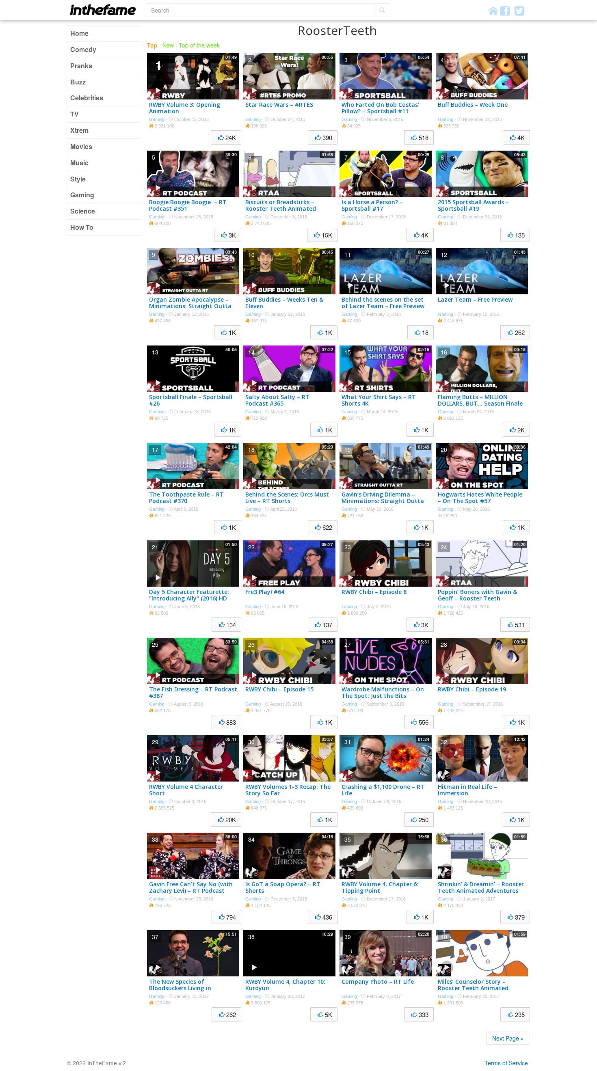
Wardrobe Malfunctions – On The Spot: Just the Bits (383, 692)
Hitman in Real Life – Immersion (467, 790)
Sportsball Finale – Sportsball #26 (190, 400)
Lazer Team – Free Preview (475, 299)
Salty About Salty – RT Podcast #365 (277, 400)
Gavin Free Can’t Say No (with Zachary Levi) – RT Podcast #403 (191, 891)
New (168, 45)
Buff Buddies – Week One (473, 104)
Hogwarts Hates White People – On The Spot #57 (480, 497)
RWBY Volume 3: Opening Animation (184, 108)
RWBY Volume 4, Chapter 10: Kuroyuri (285, 985)
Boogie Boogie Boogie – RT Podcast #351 (188, 205)
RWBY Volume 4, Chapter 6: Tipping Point (380, 887)
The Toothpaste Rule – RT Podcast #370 (186, 497)
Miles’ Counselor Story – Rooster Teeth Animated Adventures (473, 988)
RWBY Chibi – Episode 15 (279, 689)
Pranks (81, 65)
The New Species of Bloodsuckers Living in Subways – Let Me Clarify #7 (189, 988)
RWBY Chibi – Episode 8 (374, 592)
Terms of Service (506, 1063)
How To (81, 227)
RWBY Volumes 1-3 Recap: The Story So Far (288, 790)
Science (82, 211)
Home (79, 33)
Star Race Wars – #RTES (279, 104)
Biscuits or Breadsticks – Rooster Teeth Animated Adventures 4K (280, 209)
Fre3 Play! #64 (264, 592)
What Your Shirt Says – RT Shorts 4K (379, 400)
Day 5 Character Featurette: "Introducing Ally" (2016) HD (189, 595)
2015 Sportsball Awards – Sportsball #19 (473, 205)
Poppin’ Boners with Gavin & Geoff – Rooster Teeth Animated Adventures (477, 598)
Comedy (83, 49)
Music (79, 162)
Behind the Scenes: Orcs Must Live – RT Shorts (287, 497)
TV (74, 114)
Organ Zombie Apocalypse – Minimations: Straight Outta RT (190, 306)
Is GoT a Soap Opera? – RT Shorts (282, 887)
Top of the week (199, 45)
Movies (81, 146)
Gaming (82, 194)
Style (78, 179)
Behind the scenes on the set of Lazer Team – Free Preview (383, 303)
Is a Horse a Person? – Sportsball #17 (372, 205)
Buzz (78, 81)
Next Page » (508, 1038)
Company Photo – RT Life (378, 981)
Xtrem (79, 130)
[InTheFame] (105, 9)
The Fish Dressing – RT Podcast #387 (193, 692)
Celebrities (86, 97)
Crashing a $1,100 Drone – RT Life (383, 790)
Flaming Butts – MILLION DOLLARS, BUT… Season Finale (480, 400)
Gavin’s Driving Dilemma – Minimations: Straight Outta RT (383, 501)
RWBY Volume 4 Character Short (186, 790)
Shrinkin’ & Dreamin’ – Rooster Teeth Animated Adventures (481, 887)
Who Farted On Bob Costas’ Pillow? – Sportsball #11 (380, 108)
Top (152, 45)
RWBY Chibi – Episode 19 (472, 689)
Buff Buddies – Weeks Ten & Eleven (284, 303)
